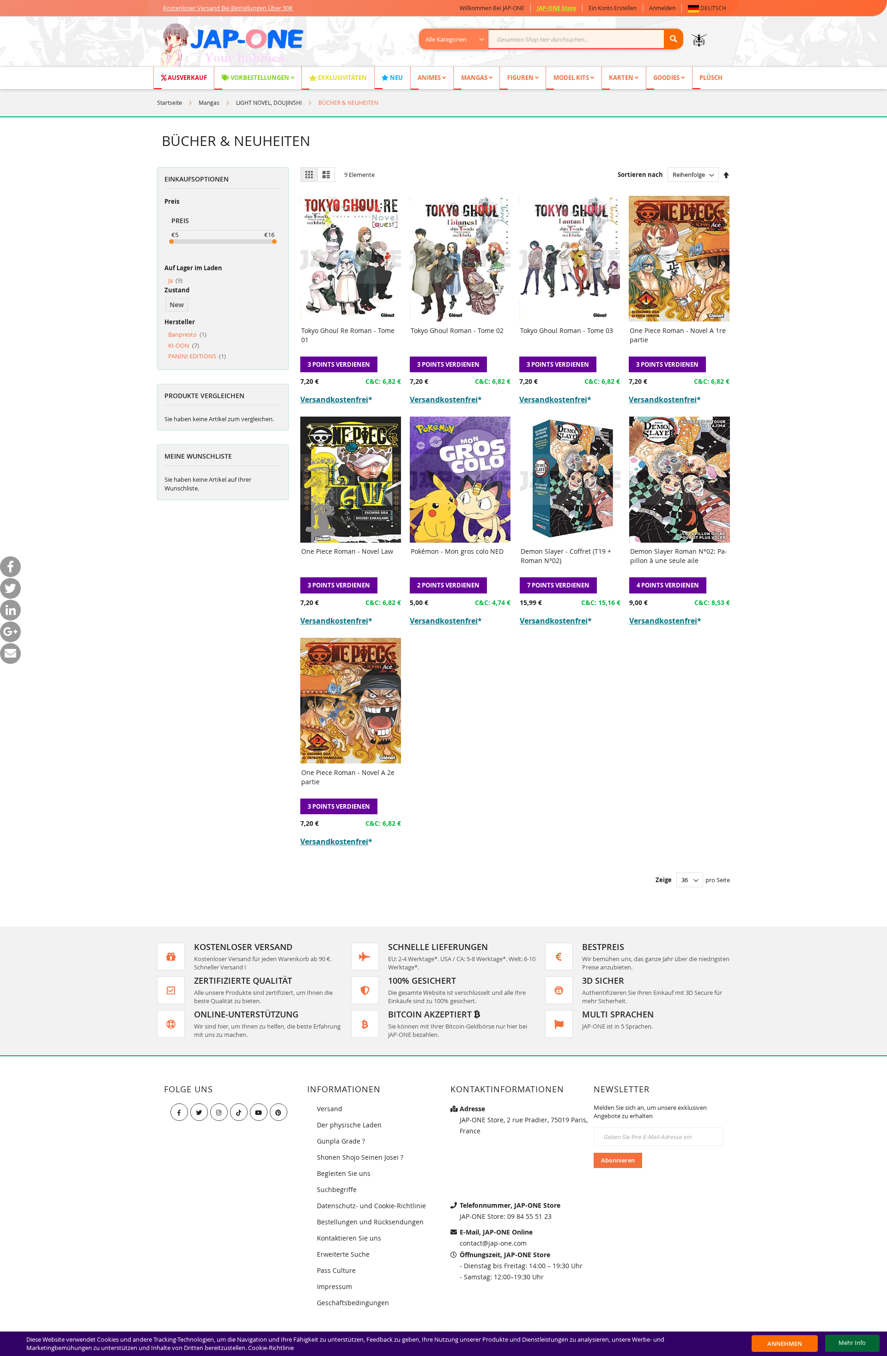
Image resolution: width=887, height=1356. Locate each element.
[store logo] (231, 46)
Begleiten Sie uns (344, 1173)
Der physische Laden (349, 1124)
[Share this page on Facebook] (10, 567)
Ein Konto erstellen (613, 8)
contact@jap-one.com (493, 1243)
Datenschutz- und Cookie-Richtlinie (371, 1205)
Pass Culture (336, 1270)
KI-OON (183, 345)
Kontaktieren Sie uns (349, 1238)
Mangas (209, 102)
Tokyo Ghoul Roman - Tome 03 (566, 330)
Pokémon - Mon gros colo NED (457, 551)
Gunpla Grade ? (341, 1141)
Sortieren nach (640, 174)
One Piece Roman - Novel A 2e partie (348, 777)
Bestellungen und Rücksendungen (370, 1221)
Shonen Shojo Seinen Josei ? (360, 1157)
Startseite (169, 102)
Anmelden (662, 8)
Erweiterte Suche (343, 1254)
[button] (709, 8)
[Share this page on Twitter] (10, 588)
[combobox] (556, 39)
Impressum (334, 1286)
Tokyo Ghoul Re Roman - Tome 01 (348, 335)
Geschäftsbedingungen (353, 1302)
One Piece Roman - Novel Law (347, 551)
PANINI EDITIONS (197, 356)
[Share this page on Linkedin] (10, 610)
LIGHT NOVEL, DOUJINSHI (269, 102)
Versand (329, 1108)
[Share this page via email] (10, 653)
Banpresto (187, 334)
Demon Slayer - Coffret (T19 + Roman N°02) (566, 556)
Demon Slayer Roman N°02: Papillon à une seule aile (678, 556)
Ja (175, 280)
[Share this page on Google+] (10, 632)
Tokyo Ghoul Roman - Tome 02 (457, 330)
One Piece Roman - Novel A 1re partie (678, 335)
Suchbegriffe (337, 1189)
